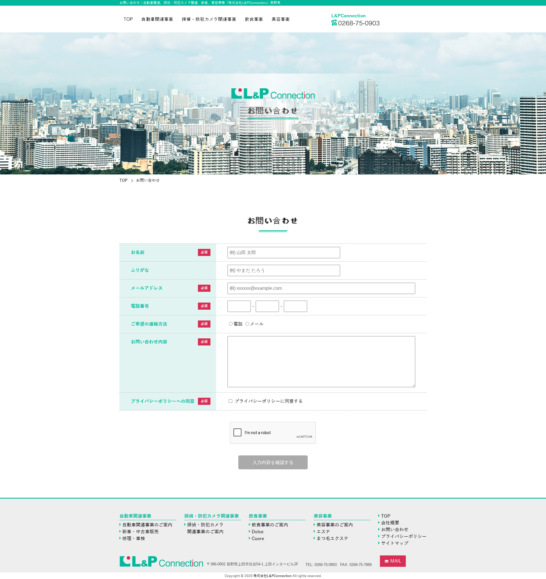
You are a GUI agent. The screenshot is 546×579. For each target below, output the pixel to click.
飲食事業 (254, 19)
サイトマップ (394, 543)
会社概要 (390, 523)
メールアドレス (147, 288)
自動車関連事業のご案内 (147, 525)
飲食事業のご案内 (270, 525)
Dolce (258, 531)
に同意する (269, 401)
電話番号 (140, 306)
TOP (128, 19)
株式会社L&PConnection (272, 576)
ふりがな (140, 270)
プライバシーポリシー (257, 401)
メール (257, 324)
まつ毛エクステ (332, 538)
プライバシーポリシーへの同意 (163, 401)
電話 (238, 324)
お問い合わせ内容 (149, 342)
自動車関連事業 (157, 19)
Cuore (258, 538)
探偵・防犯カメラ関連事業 (209, 19)
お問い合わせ (394, 529)
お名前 (137, 252)
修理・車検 (133, 538)
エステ (323, 531)
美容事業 (281, 19)
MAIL (396, 561)
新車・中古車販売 (140, 531)
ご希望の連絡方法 (149, 324)
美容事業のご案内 (335, 525)
